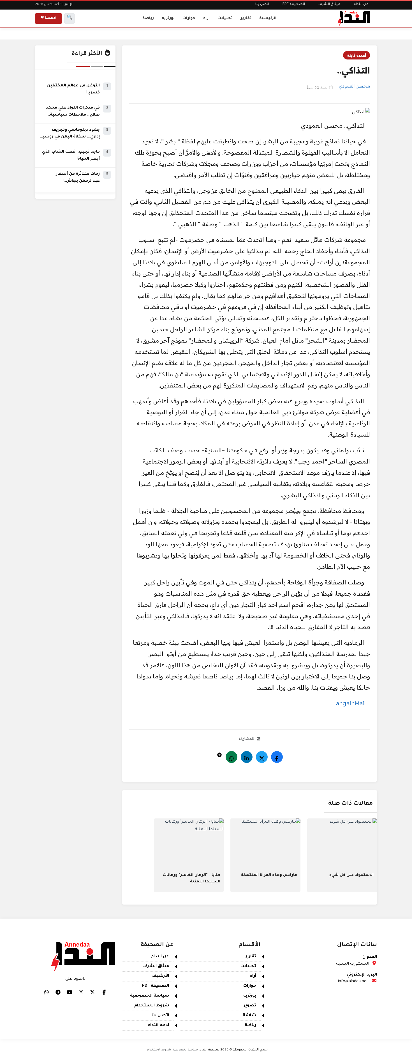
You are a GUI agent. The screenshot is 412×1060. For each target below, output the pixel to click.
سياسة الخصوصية (149, 996)
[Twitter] (262, 757)
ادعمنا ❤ (48, 18)
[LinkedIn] (247, 757)
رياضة (148, 18)
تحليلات (225, 18)
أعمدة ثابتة (356, 55)
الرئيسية (267, 18)
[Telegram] (219, 753)
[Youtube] (69, 992)
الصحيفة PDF (294, 4)
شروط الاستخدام (151, 1006)
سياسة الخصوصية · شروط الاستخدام (172, 1050)
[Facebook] (277, 757)
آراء (206, 18)
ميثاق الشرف (329, 4)
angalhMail (351, 703)
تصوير (250, 1006)
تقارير (245, 18)
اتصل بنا (262, 4)
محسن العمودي (354, 86)
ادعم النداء (158, 1025)
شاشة (249, 1015)
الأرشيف (160, 976)
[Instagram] (81, 992)
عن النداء (361, 4)
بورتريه (168, 18)
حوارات (188, 18)
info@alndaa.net (353, 981)
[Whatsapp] (231, 757)
